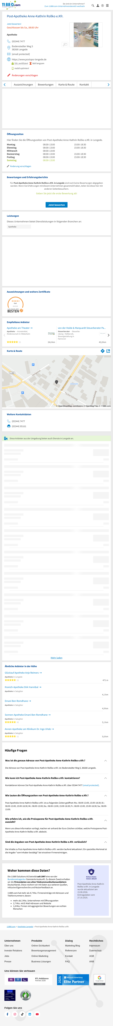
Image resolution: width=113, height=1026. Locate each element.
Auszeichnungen (23, 84)
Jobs (6, 956)
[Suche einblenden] (94, 5)
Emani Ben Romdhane (16, 700)
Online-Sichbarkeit (40, 945)
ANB (91, 961)
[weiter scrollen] (108, 84)
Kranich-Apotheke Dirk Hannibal (21, 687)
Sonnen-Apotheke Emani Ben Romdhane (26, 714)
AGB (91, 956)
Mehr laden (56, 657)
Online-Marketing (39, 956)
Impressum (94, 945)
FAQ (67, 961)
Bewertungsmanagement (43, 950)
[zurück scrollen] (4, 84)
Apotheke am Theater (18, 327)
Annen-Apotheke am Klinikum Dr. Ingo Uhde (28, 729)
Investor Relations (13, 950)
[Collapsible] (105, 760)
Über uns (8, 945)
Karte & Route (66, 84)
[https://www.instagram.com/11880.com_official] (15, 1014)
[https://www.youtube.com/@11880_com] (37, 1014)
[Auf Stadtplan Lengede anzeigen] (108, 351)
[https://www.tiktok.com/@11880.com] (22, 1014)
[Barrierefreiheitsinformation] (103, 5)
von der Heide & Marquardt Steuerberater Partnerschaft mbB (82, 327)
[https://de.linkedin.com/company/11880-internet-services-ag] (30, 1014)
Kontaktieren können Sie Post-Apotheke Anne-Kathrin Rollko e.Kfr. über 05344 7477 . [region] (52, 785)
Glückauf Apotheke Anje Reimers (22, 672)
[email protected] (91, 785)
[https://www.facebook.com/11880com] (7, 1014)
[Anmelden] (98, 5)
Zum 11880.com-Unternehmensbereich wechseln (65, 6)
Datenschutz (95, 950)
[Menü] (108, 5)
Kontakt (84, 84)
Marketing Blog (72, 945)
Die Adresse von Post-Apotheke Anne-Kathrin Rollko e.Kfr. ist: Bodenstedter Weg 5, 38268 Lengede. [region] (50, 767)
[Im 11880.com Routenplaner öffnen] (103, 350)
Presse (7, 961)
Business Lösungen (41, 961)
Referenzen (71, 950)
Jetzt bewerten (56, 204)
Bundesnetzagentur (17, 879)
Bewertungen (45, 84)
